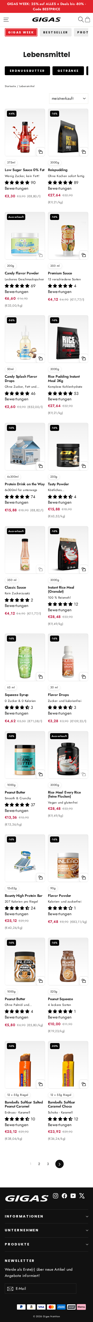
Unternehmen (22, 1230)
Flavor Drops (58, 694)
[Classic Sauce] (25, 554)
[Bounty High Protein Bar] (25, 862)
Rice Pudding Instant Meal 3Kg (64, 378)
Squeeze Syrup (16, 694)
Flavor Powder (59, 895)
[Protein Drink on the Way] (25, 450)
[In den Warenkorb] (40, 151)
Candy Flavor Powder (22, 273)
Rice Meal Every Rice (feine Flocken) (64, 794)
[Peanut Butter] (25, 759)
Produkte (17, 1244)
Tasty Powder (58, 484)
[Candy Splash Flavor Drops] (25, 343)
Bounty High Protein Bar (23, 895)
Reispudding (57, 169)
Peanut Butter (15, 792)
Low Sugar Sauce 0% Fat (24, 169)
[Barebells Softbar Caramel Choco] (68, 1068)
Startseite (10, 86)
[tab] (21, 32)
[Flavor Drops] (68, 661)
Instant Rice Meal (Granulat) (61, 589)
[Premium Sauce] (68, 239)
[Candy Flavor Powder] (25, 239)
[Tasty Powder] (68, 450)
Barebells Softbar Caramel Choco (61, 1104)
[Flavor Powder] (68, 862)
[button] (18, 182)
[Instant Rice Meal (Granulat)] (68, 554)
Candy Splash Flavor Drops (21, 378)
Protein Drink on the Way (25, 484)
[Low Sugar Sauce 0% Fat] (25, 136)
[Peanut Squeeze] (68, 965)
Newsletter (20, 1260)
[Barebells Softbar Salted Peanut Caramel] (25, 1068)
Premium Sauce (60, 273)
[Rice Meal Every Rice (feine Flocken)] (68, 759)
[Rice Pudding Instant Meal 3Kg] (68, 343)
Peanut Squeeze (60, 999)
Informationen (24, 1216)
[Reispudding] (68, 136)
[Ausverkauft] (40, 255)
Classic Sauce (15, 587)
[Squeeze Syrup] (25, 661)
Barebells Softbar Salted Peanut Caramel (24, 1104)
